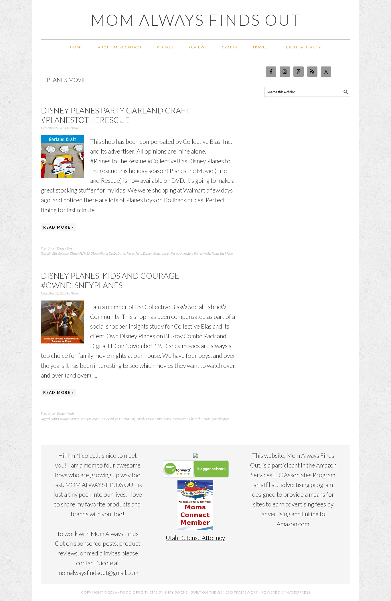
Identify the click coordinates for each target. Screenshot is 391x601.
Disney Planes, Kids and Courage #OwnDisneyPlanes (110, 280)
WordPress (298, 592)
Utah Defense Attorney (195, 537)
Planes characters (182, 253)
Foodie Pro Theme (139, 592)
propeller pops (220, 419)
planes (166, 253)
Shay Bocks (176, 592)
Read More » (58, 227)
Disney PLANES (80, 253)
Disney (61, 248)
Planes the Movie (222, 253)
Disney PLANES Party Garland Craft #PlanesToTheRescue (115, 115)
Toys (69, 248)
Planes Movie (202, 253)
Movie (70, 413)
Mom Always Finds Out (195, 19)
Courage (63, 253)
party (158, 419)
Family (141, 419)
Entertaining (127, 419)
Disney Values (152, 253)
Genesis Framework (237, 592)
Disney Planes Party (129, 253)
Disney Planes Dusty (103, 253)
